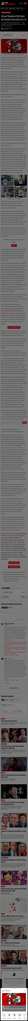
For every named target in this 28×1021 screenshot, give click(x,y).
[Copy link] (4, 1015)
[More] (25, 1015)
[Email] (14, 1015)
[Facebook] (9, 1015)
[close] (25, 990)
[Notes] (19, 1015)
